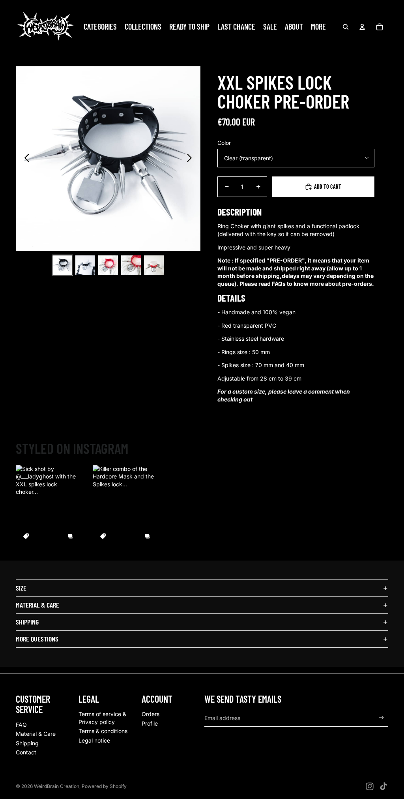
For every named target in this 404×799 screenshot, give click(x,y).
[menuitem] (318, 27)
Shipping (27, 743)
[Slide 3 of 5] (108, 265)
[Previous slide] (25, 158)
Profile (150, 723)
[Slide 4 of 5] (131, 265)
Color (224, 142)
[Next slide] (191, 158)
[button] (48, 505)
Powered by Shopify (104, 786)
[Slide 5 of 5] (154, 265)
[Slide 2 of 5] (85, 265)
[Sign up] (381, 718)
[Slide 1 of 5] (62, 265)
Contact (26, 752)
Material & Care (36, 733)
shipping (27, 621)
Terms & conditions (103, 731)
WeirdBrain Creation (56, 786)
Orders (150, 714)
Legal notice (94, 740)
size (21, 587)
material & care (37, 604)
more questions (37, 638)
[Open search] (345, 27)
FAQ (21, 724)
